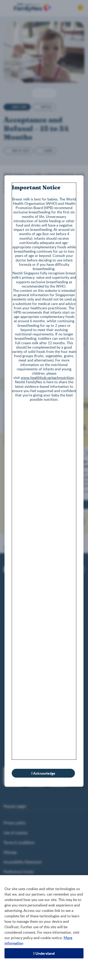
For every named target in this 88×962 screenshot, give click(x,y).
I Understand (44, 953)
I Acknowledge (43, 773)
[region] (44, 918)
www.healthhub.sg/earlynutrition (47, 377)
